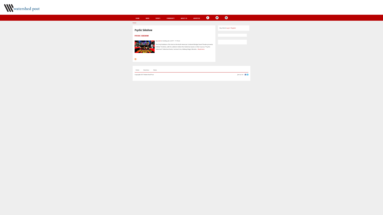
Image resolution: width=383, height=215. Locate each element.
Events (158, 18)
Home (137, 18)
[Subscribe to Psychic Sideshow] (135, 59)
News (147, 18)
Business (146, 70)
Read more (201, 49)
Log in (228, 28)
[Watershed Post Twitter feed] (217, 18)
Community (171, 18)
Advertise (196, 18)
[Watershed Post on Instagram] (226, 18)
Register (233, 28)
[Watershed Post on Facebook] (207, 18)
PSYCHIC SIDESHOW (142, 36)
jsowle (159, 41)
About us (184, 18)
